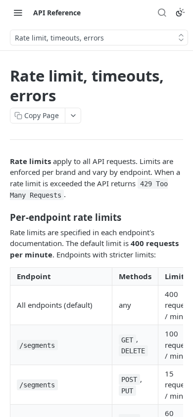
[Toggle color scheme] (180, 12)
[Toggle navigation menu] (18, 12)
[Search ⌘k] (162, 12)
